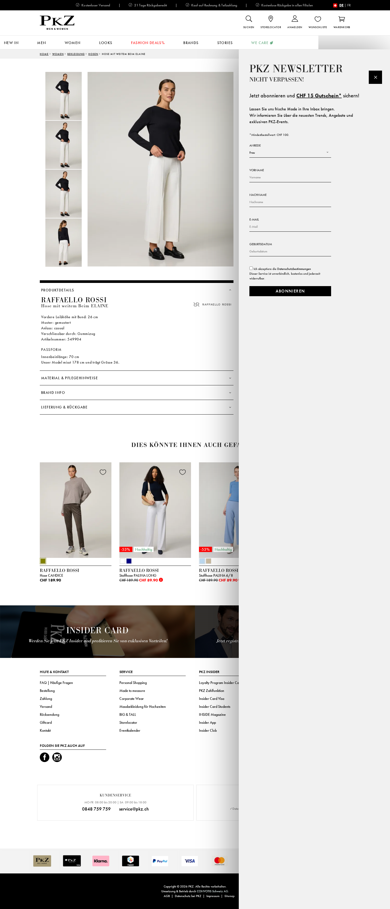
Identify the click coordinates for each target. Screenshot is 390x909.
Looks (105, 42)
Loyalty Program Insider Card (220, 682)
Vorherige (26, 511)
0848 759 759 (96, 809)
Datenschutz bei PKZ (188, 896)
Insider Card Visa (211, 698)
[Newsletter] (375, 77)
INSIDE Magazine (212, 714)
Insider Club (208, 730)
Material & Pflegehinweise (69, 378)
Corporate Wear (131, 698)
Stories (225, 42)
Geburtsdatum (260, 244)
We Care (259, 42)
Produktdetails (57, 290)
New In (11, 42)
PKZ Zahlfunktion (211, 690)
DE (341, 5)
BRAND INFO (53, 392)
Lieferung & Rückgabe (64, 407)
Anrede (255, 145)
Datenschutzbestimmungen (294, 269)
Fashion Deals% (148, 42)
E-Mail (254, 219)
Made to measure (132, 690)
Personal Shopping (133, 682)
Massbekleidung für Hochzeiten (142, 706)
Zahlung (46, 698)
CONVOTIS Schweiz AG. (213, 891)
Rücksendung (49, 714)
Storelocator (128, 722)
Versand (46, 706)
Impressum (212, 896)
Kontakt (45, 730)
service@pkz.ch (134, 809)
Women (73, 42)
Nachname (258, 195)
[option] (69, 96)
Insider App (207, 722)
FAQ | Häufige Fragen (56, 682)
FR (349, 5)
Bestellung (47, 690)
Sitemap (229, 896)
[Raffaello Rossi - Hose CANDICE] (75, 508)
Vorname (256, 170)
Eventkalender (129, 730)
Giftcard (46, 722)
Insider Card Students (214, 706)
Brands (190, 42)
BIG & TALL (127, 714)
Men (41, 42)
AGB (167, 896)
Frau (252, 152)
